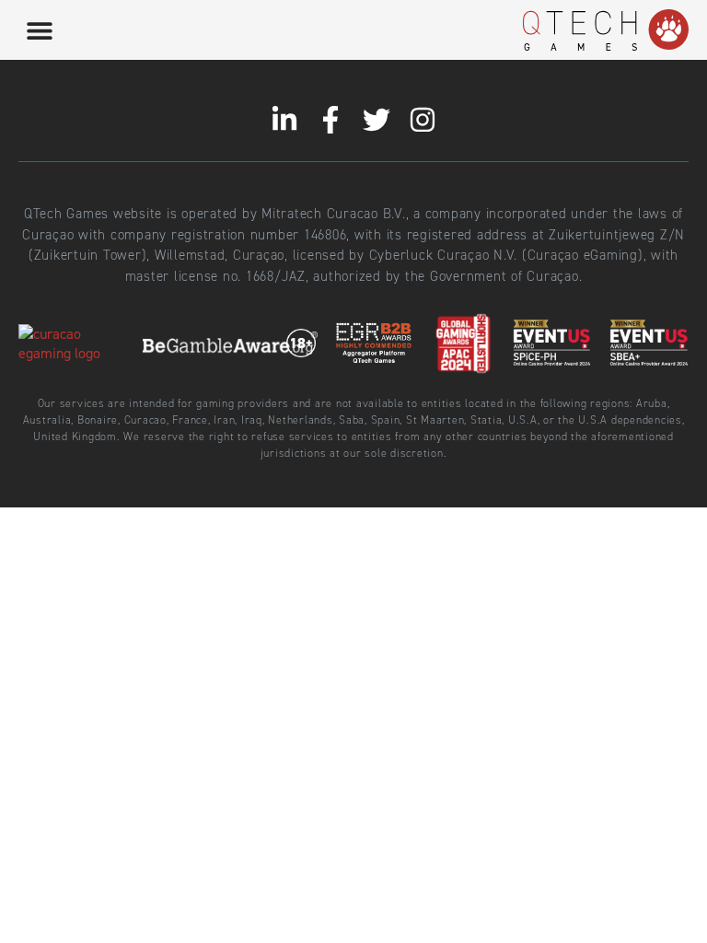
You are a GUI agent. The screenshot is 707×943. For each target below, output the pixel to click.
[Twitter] (376, 120)
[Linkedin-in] (284, 120)
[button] (39, 30)
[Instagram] (422, 120)
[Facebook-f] (330, 120)
